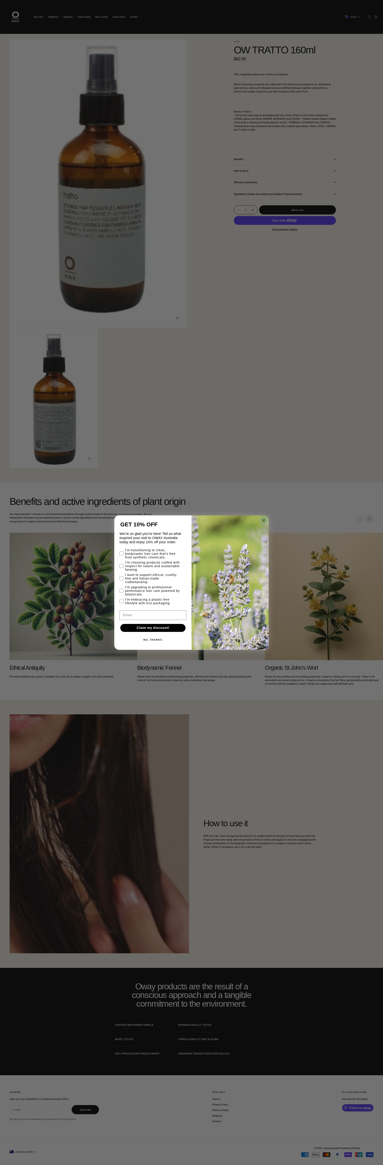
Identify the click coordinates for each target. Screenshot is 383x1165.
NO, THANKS (152, 639)
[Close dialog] (264, 520)
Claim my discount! (153, 627)
